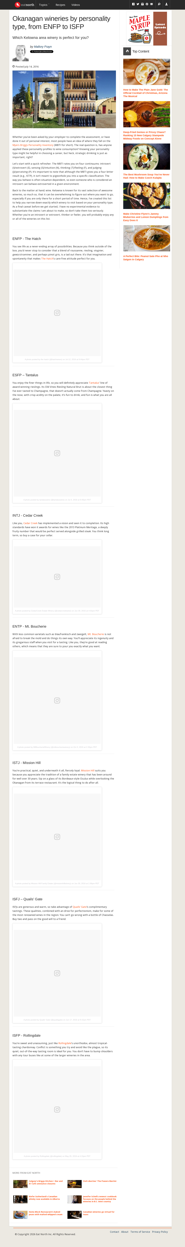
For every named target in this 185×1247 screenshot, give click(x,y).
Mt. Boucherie (96, 634)
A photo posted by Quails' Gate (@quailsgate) (43, 1020)
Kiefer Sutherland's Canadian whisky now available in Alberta (44, 1197)
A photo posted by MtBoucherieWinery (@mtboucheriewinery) (43, 747)
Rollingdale (64, 1043)
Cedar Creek (30, 523)
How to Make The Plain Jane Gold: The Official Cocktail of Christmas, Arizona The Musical (145, 93)
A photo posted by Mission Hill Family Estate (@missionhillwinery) (43, 883)
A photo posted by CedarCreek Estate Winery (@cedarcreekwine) (43, 611)
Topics (43, 5)
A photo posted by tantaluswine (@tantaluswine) (44, 500)
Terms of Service (140, 1231)
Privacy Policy (160, 1231)
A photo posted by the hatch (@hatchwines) (43, 359)
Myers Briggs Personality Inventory (32, 145)
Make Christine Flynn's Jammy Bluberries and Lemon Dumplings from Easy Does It (145, 217)
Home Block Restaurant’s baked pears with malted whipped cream (45, 1213)
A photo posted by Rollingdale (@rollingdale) (43, 1156)
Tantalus (94, 382)
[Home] (24, 4)
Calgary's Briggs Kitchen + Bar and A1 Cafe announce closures (46, 1182)
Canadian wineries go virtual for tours (98, 1213)
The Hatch (47, 258)
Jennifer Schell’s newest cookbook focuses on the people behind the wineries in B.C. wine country (100, 1199)
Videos (76, 5)
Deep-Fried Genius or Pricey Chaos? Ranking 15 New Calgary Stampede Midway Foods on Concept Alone (144, 135)
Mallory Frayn (43, 46)
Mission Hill (87, 770)
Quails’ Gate (80, 906)
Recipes (60, 5)
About (124, 1231)
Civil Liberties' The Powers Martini (99, 1181)
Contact (114, 1231)
